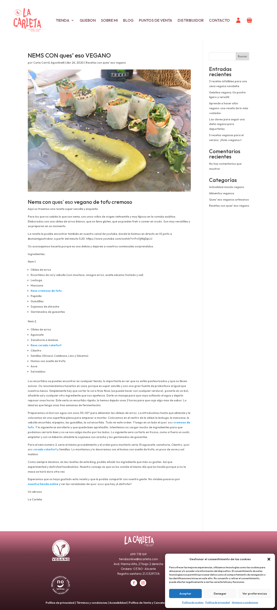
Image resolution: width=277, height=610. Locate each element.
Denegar (220, 593)
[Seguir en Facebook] (134, 583)
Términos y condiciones (91, 603)
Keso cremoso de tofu (46, 291)
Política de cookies (192, 602)
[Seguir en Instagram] (143, 583)
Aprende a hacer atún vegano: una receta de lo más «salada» (228, 108)
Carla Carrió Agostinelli (48, 62)
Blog (128, 20)
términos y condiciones (245, 602)
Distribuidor (191, 20)
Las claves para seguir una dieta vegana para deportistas (227, 124)
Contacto (219, 20)
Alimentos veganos (221, 193)
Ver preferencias (254, 593)
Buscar (242, 56)
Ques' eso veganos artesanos (229, 199)
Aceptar (185, 593)
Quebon (87, 20)
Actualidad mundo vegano (226, 187)
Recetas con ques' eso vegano (106, 62)
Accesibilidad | (119, 603)
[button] (269, 559)
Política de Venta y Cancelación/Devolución (157, 603)
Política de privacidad (217, 602)
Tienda (62, 20)
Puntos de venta (155, 20)
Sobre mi (109, 20)
